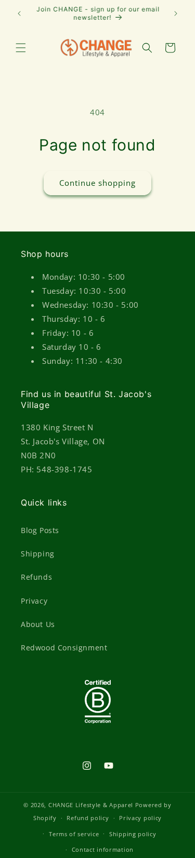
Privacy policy (140, 818)
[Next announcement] (175, 13)
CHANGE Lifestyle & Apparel (90, 805)
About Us (38, 624)
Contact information (103, 849)
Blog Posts (40, 530)
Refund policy (88, 818)
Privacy (34, 601)
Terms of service (74, 834)
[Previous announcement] (19, 13)
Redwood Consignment (64, 647)
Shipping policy (133, 834)
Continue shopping (97, 183)
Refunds (36, 577)
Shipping (38, 554)
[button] (20, 47)
